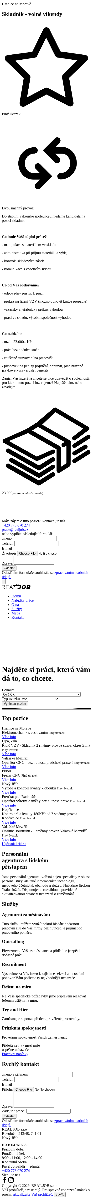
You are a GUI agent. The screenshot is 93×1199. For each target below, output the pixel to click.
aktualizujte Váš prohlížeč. (33, 1194)
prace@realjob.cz (15, 529)
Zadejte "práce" (14, 1111)
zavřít (60, 1194)
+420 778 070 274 (16, 525)
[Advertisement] (46, 507)
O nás (15, 605)
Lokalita (8, 690)
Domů (16, 596)
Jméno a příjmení (15, 1074)
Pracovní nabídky (15, 1054)
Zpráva (7, 563)
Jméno (7, 538)
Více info (9, 737)
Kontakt (17, 617)
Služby (16, 609)
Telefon (7, 543)
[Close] (4, 581)
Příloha (7, 1089)
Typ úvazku (11, 699)
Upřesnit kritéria (14, 844)
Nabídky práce (22, 600)
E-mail (7, 548)
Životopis (9, 553)
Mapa (15, 613)
